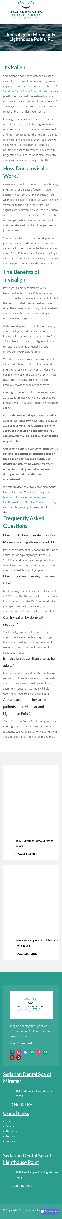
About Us (11, 1131)
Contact (10, 1141)
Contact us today (46, 502)
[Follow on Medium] (45, 1052)
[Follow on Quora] (12, 1057)
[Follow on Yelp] (18, 1057)
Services (11, 1126)
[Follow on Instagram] (18, 1052)
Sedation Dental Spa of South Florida (25, 91)
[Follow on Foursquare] (38, 1052)
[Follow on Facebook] (12, 1052)
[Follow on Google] (25, 1052)
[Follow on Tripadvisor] (32, 1052)
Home (9, 1121)
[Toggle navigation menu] (50, 10)
